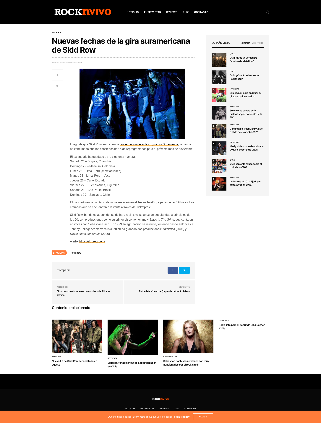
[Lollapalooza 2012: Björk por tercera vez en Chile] (219, 184)
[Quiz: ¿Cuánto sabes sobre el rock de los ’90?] (219, 166)
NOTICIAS (133, 12)
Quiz (186, 12)
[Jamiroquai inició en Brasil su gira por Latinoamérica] (219, 95)
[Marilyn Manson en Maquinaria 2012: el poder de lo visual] (219, 148)
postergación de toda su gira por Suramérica (149, 144)
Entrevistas (170, 357)
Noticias (56, 32)
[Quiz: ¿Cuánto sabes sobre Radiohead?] (219, 77)
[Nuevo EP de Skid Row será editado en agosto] (77, 336)
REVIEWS (171, 12)
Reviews (234, 142)
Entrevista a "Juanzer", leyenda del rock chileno (164, 291)
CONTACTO (201, 12)
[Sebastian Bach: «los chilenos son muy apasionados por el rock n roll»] (188, 336)
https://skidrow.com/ (92, 241)
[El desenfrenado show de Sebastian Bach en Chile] (133, 337)
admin (55, 62)
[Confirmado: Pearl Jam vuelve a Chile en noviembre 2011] (219, 131)
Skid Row (76, 253)
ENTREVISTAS (152, 12)
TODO (260, 43)
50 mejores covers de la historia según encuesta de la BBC (246, 114)
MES (254, 43)
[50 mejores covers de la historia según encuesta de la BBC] (219, 113)
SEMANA (245, 43)
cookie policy (181, 416)
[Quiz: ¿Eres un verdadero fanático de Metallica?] (219, 60)
